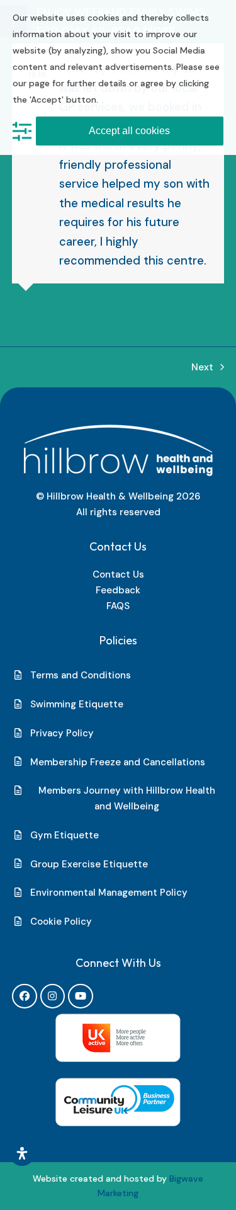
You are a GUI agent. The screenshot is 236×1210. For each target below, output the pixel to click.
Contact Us (118, 574)
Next (202, 368)
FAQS (118, 606)
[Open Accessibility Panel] (22, 1153)
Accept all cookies (129, 130)
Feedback (118, 590)
